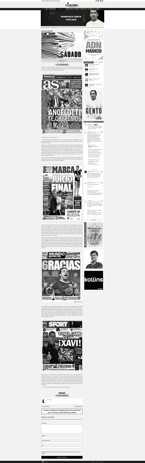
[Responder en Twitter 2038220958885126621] (88, 167)
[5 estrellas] (63, 61)
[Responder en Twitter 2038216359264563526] (88, 197)
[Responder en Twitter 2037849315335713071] (88, 217)
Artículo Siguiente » (78, 406)
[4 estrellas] (62, 61)
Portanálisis (48, 27)
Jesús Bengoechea (88, 87)
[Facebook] (56, 65)
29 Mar (98, 171)
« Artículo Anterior (45, 406)
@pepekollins (93, 171)
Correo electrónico (45, 440)
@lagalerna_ (95, 182)
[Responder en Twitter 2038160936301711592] (88, 179)
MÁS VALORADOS (99, 62)
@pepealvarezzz (98, 173)
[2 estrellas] (61, 61)
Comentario (44, 423)
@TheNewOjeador (91, 173)
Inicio (43, 27)
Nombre (43, 435)
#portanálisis (90, 186)
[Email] (67, 65)
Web (42, 445)
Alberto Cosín (87, 76)
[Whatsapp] (65, 65)
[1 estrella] (60, 61)
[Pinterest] (63, 65)
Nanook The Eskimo (92, 71)
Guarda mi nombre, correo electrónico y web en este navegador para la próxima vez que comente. (60, 452)
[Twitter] (59, 65)
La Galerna (49, 399)
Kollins (88, 171)
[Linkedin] (61, 65)
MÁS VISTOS (89, 62)
